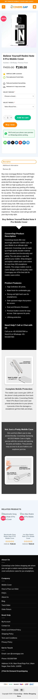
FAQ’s (4, 593)
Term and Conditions (9, 638)
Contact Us (6, 626)
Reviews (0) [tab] (7, 169)
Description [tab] (7, 162)
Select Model (9, 102)
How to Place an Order (10, 589)
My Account (6, 622)
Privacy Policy (7, 642)
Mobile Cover (7, 585)
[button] (3, 7)
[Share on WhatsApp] (5, 142)
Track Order (6, 605)
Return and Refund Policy (11, 630)
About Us (5, 597)
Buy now (10, 125)
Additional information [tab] (10, 165)
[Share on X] (12, 142)
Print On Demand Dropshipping (15, 671)
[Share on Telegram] (28, 142)
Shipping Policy (7, 634)
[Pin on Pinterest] (20, 142)
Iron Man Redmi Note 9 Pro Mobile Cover (28, 536)
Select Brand (9, 92)
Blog (3, 601)
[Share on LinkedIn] (24, 142)
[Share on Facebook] (9, 142)
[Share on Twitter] (16, 142)
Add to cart (22, 118)
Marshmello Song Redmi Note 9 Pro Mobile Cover (10, 536)
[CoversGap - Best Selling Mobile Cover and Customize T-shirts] (19, 6)
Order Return (6, 609)
